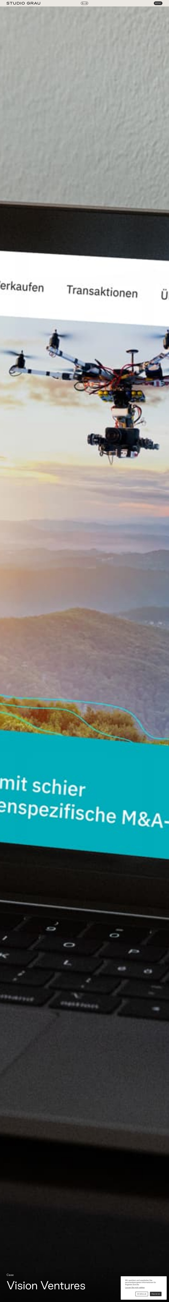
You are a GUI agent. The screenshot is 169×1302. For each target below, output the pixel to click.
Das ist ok (156, 1294)
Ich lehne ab (141, 1294)
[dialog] (144, 1288)
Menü (158, 3)
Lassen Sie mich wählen (135, 1288)
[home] (23, 3)
